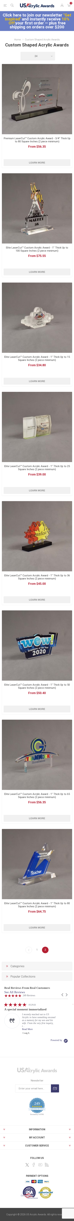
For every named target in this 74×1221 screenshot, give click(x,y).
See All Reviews (14, 992)
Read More (27, 1029)
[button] (62, 994)
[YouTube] (40, 1164)
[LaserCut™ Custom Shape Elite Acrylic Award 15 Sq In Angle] (37, 318)
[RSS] (47, 1164)
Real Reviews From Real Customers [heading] (27, 987)
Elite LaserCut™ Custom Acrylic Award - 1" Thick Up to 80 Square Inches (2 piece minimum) (37, 905)
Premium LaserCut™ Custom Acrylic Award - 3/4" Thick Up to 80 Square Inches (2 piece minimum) (37, 140)
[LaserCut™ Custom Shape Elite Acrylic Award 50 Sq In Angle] (37, 645)
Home (17, 39)
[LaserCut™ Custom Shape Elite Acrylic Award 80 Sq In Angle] (37, 864)
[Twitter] (27, 1165)
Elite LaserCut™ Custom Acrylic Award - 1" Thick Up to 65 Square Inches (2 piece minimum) (37, 795)
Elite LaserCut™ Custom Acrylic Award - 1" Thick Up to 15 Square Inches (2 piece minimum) (37, 358)
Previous (28, 950)
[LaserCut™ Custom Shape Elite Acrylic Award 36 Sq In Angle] (37, 536)
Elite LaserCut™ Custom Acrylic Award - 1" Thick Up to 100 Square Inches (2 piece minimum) (37, 249)
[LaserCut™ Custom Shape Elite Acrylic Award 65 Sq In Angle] (37, 755)
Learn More (37, 162)
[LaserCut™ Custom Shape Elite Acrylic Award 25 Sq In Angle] (37, 427)
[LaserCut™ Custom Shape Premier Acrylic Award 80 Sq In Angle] (37, 99)
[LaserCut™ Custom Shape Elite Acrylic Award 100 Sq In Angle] (37, 208)
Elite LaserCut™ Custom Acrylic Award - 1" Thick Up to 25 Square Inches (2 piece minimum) (37, 468)
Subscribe (55, 1088)
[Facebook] (33, 1164)
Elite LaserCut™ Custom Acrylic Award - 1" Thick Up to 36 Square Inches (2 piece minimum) (37, 577)
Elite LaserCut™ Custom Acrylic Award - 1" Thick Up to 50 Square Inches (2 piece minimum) (37, 686)
